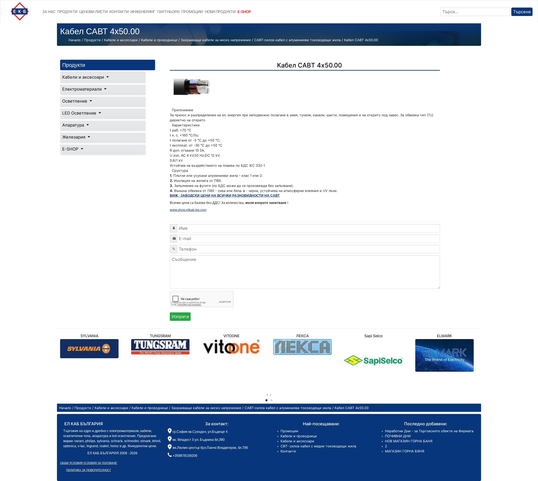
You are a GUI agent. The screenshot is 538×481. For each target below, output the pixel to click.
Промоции (192, 11)
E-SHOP (71, 149)
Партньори (168, 11)
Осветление (75, 101)
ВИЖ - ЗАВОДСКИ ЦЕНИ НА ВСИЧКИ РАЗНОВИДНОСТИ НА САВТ (225, 195)
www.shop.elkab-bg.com (188, 210)
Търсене (522, 11)
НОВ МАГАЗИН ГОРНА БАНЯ (409, 441)
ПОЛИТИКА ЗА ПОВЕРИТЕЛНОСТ (88, 470)
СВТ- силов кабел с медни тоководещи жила (318, 446)
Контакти (118, 11)
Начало (75, 40)
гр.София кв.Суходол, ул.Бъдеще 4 (200, 431)
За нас (48, 11)
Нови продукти (220, 11)
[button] (266, 400)
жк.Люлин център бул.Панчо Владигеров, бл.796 (210, 447)
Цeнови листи (93, 11)
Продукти (67, 11)
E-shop (244, 11)
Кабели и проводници (299, 436)
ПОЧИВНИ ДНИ (398, 436)
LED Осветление (80, 113)
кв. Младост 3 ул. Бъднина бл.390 (198, 439)
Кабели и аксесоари (83, 77)
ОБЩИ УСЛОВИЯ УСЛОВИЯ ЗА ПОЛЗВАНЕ (88, 463)
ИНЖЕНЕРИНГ (143, 11)
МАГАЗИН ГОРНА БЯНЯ (404, 451)
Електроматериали (82, 89)
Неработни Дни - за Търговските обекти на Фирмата (429, 431)
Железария (74, 137)
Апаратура (73, 125)
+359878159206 (185, 455)
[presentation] (267, 394)
